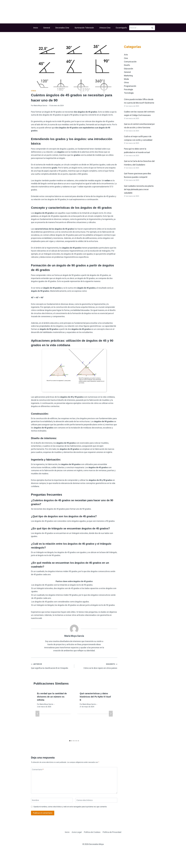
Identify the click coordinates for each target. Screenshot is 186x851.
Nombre (35, 800)
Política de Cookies (92, 832)
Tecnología (129, 93)
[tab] (69, 740)
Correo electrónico (85, 800)
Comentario (37, 769)
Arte (126, 55)
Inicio (35, 28)
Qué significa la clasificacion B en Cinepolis (49, 666)
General (46, 28)
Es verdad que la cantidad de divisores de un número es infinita (52, 696)
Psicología (128, 89)
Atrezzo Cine (104, 28)
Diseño (127, 65)
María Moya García (40, 105)
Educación (128, 68)
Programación (130, 86)
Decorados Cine (62, 28)
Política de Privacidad (112, 832)
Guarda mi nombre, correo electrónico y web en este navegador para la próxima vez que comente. (70, 807)
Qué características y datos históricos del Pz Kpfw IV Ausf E (95, 696)
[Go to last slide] (37, 714)
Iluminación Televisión (84, 28)
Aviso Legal (77, 832)
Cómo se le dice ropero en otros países (100, 666)
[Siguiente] (111, 714)
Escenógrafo (121, 28)
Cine (126, 58)
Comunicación (130, 62)
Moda (126, 79)
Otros (33, 91)
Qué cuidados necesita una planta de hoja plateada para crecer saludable (138, 189)
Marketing (128, 75)
